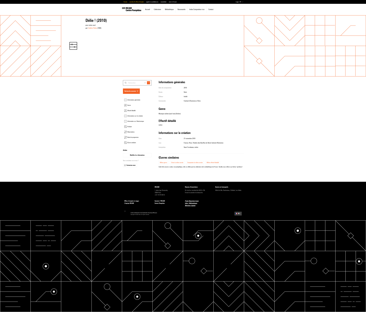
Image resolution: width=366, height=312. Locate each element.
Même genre (163, 162)
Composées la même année (195, 162)
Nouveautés (181, 9)
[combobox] (137, 82)
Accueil (147, 9)
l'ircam (125, 2)
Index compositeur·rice (196, 9)
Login (237, 2)
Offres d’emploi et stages (131, 201)
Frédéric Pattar (92, 28)
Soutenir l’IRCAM (160, 201)
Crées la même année (177, 162)
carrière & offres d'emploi (137, 2)
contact (210, 9)
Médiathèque (169, 9)
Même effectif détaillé (213, 162)
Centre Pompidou (160, 203)
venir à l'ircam (173, 2)
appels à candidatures (152, 2)
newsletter (164, 2)
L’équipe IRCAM (129, 203)
